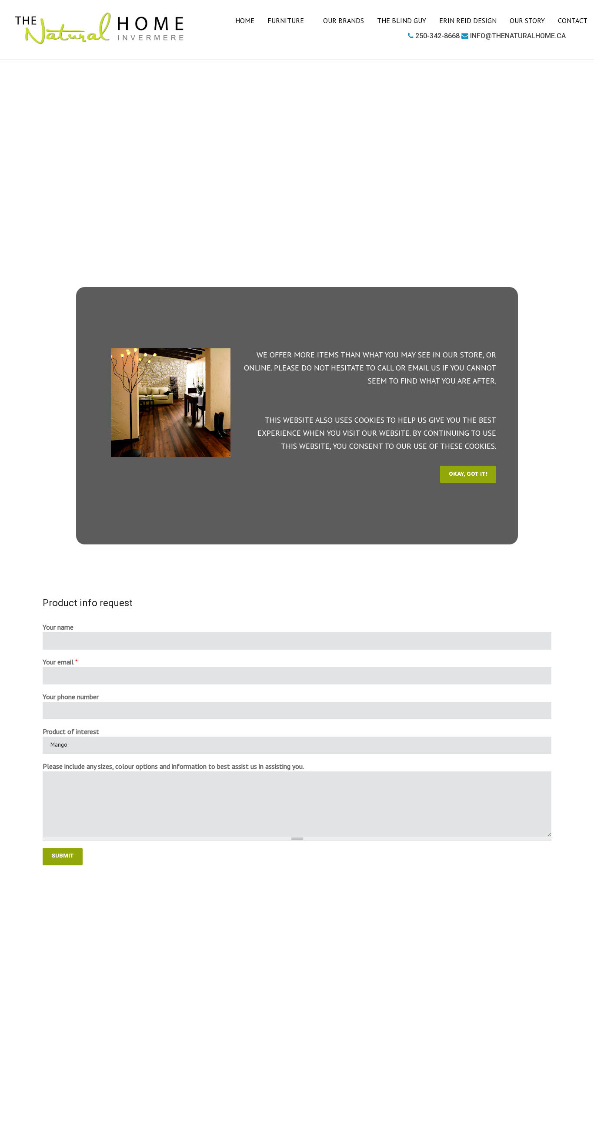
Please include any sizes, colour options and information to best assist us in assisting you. (173, 766)
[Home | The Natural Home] (100, 28)
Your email (60, 661)
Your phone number (71, 696)
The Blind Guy (401, 20)
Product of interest (71, 731)
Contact (572, 20)
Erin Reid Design (468, 20)
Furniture (286, 20)
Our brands (343, 20)
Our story (527, 20)
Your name (58, 627)
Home (244, 20)
